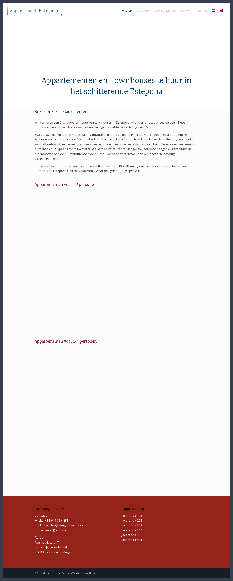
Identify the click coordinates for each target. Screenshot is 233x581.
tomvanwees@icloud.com (53, 530)
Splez (95, 573)
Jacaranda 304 (131, 530)
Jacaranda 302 (131, 525)
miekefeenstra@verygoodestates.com (61, 525)
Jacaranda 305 (131, 535)
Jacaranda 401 (131, 540)
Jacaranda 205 (131, 520)
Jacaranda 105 (131, 515)
